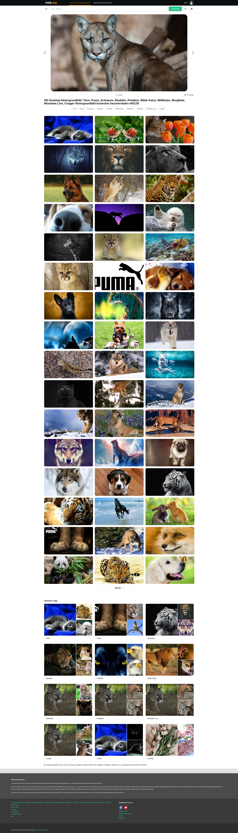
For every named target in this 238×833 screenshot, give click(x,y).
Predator (109, 109)
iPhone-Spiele (14, 807)
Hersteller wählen (123, 811)
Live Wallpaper (15, 812)
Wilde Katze (120, 109)
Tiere (74, 109)
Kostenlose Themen (16, 814)
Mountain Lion (151, 109)
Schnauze (90, 109)
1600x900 (34, 802)
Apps (12, 816)
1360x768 (101, 802)
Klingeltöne (14, 809)
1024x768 (95, 802)
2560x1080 (61, 802)
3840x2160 (27, 802)
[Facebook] (121, 809)
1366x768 (20, 802)
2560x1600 (108, 802)
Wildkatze (130, 109)
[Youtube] (126, 809)
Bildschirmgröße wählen (125, 813)
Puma (82, 109)
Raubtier (100, 109)
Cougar (162, 109)
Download (175, 9)
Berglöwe (140, 109)
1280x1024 (47, 802)
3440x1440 (54, 802)
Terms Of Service (39, 830)
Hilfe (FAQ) (121, 818)
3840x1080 (68, 802)
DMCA (46, 830)
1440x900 (75, 802)
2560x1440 (41, 802)
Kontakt (121, 816)
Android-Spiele (15, 805)
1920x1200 (89, 802)
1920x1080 (14, 802)
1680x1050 (82, 802)
